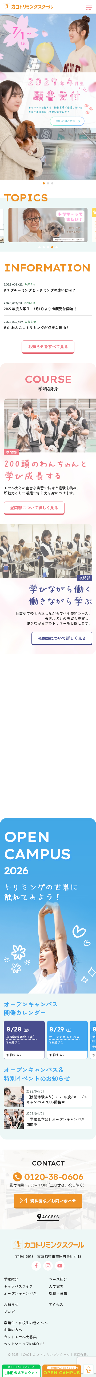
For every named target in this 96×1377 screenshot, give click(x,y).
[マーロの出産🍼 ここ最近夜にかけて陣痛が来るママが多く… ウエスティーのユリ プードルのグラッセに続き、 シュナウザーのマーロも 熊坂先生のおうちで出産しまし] (24, 688)
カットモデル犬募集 (20, 1336)
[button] (44, 183)
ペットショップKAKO (21, 1343)
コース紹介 (58, 1279)
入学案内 (56, 1286)
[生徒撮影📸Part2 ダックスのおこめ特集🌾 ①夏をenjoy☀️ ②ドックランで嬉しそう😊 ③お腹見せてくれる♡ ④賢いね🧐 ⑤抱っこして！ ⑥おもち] (24, 736)
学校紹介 (11, 1279)
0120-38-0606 (53, 1177)
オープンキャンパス (20, 1293)
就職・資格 (58, 1293)
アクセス (56, 1304)
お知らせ (11, 1304)
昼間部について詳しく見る (34, 507)
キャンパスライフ (18, 1286)
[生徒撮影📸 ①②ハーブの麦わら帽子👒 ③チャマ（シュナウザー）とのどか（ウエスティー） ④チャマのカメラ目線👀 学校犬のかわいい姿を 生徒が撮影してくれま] (72, 736)
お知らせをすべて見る (48, 346)
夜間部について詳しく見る (62, 638)
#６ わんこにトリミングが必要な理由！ (37, 327)
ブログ (9, 1311)
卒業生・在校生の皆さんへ (25, 1322)
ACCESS (50, 1216)
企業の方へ (13, 1329)
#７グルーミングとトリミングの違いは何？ (39, 290)
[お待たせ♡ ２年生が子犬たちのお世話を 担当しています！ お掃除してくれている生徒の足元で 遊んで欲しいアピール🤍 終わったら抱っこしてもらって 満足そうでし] (72, 784)
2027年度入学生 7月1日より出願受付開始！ (40, 308)
